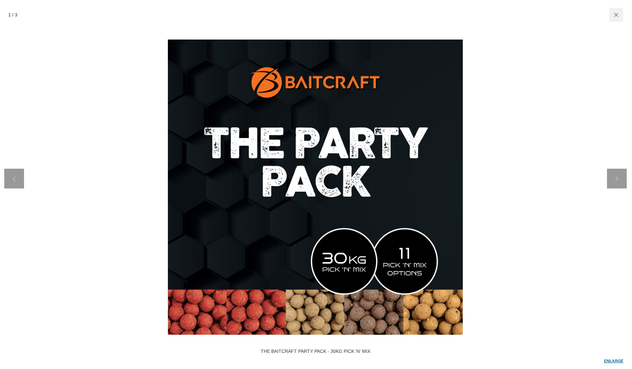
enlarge (613, 361)
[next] (617, 178)
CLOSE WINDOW (616, 15)
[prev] (14, 178)
